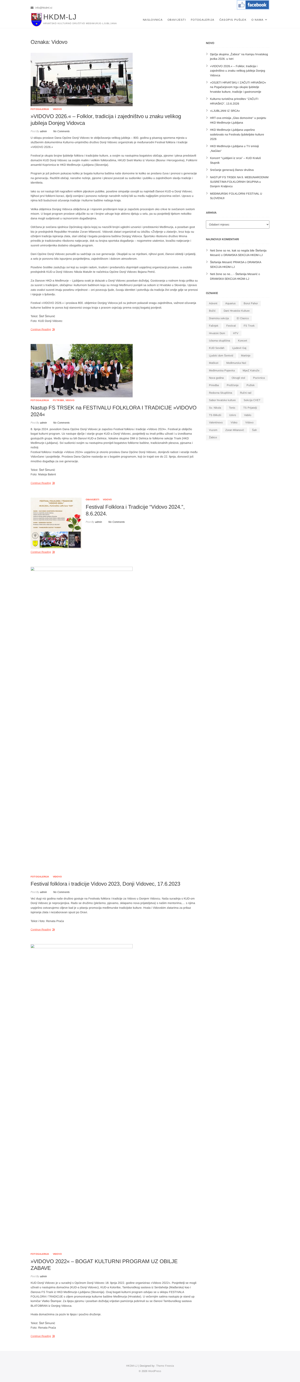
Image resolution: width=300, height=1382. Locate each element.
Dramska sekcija (219, 318)
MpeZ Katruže (251, 370)
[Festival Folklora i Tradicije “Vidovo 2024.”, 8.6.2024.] (56, 523)
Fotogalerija (202, 19)
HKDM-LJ (60, 17)
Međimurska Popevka (222, 370)
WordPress (154, 1371)
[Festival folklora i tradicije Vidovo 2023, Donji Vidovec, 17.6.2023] (114, 720)
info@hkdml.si (43, 7)
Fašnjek (213, 325)
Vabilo (247, 415)
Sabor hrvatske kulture (222, 400)
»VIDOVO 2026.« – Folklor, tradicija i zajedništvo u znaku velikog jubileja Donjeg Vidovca (237, 70)
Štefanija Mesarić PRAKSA (227, 262)
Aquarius (230, 303)
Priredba (214, 385)
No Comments (61, 131)
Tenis (232, 407)
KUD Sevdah (216, 347)
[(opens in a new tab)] (114, 79)
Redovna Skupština (220, 392)
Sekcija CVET (252, 400)
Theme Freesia (165, 1365)
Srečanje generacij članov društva (232, 169)
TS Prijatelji (250, 407)
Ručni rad (245, 392)
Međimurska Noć (236, 362)
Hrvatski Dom (217, 333)
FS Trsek (58, 400)
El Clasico (243, 318)
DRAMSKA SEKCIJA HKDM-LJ (243, 255)
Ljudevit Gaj (239, 347)
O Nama (257, 19)
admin (43, 131)
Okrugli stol (238, 377)
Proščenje (233, 385)
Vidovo (57, 109)
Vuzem (213, 430)
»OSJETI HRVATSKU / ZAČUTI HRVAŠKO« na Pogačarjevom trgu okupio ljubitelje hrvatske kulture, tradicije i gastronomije (238, 87)
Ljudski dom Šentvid (221, 355)
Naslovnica (153, 19)
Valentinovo (216, 422)
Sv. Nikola (215, 407)
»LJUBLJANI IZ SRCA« (225, 110)
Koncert (242, 340)
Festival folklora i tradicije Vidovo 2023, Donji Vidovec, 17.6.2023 (105, 884)
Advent (213, 303)
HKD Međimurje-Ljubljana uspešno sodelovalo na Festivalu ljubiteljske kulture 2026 (237, 134)
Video (234, 422)
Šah (254, 430)
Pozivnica (259, 377)
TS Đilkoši (215, 415)
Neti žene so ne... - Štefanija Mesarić (234, 274)
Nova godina (216, 377)
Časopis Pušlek (233, 19)
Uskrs (232, 415)
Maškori (213, 362)
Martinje (245, 355)
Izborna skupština (219, 340)
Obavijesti (177, 19)
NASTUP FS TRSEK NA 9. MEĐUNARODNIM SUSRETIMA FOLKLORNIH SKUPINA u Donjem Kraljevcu (239, 182)
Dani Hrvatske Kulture (237, 310)
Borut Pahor (251, 303)
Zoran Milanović (234, 430)
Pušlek (251, 385)
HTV (235, 333)
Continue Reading (41, 329)
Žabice (213, 437)
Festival (231, 325)
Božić (212, 310)
